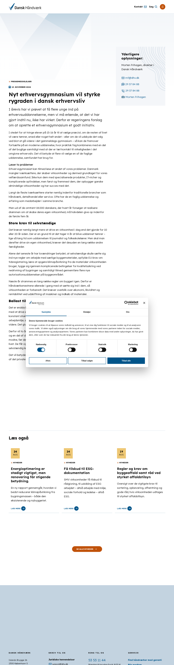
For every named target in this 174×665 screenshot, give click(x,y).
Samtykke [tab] (46, 312)
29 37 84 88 (132, 84)
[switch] (72, 350)
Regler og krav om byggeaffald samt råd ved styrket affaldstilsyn (139, 473)
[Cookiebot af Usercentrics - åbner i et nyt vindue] (126, 303)
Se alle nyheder (84, 549)
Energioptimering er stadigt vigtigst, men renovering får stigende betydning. (30, 475)
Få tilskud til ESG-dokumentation (79, 471)
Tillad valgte (87, 361)
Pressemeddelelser (21, 81)
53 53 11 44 (97, 660)
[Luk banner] (144, 303)
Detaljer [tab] (87, 312)
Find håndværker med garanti (145, 660)
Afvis (48, 361)
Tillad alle (126, 361)
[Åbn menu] (162, 6)
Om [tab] (127, 312)
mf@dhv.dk (132, 77)
